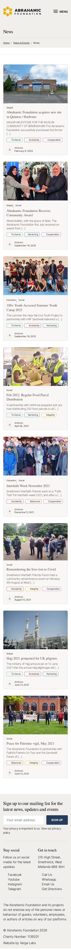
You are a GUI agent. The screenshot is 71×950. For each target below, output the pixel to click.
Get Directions (52, 889)
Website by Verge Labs (19, 943)
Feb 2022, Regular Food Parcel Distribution (28, 397)
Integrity (50, 414)
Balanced (34, 501)
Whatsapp (49, 879)
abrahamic (18, 147)
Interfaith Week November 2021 (28, 485)
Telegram (14, 889)
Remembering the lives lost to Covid (31, 569)
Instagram (15, 884)
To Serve (16, 139)
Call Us (47, 875)
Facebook (14, 875)
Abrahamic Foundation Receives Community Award (28, 212)
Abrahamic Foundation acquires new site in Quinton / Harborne (34, 114)
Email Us (48, 884)
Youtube (13, 879)
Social (18, 205)
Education (11, 300)
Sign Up (57, 820)
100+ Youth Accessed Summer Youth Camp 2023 (32, 307)
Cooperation (54, 139)
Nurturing (32, 234)
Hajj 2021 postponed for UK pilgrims (32, 658)
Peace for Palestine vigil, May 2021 (30, 743)
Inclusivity (33, 139)
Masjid (10, 107)
